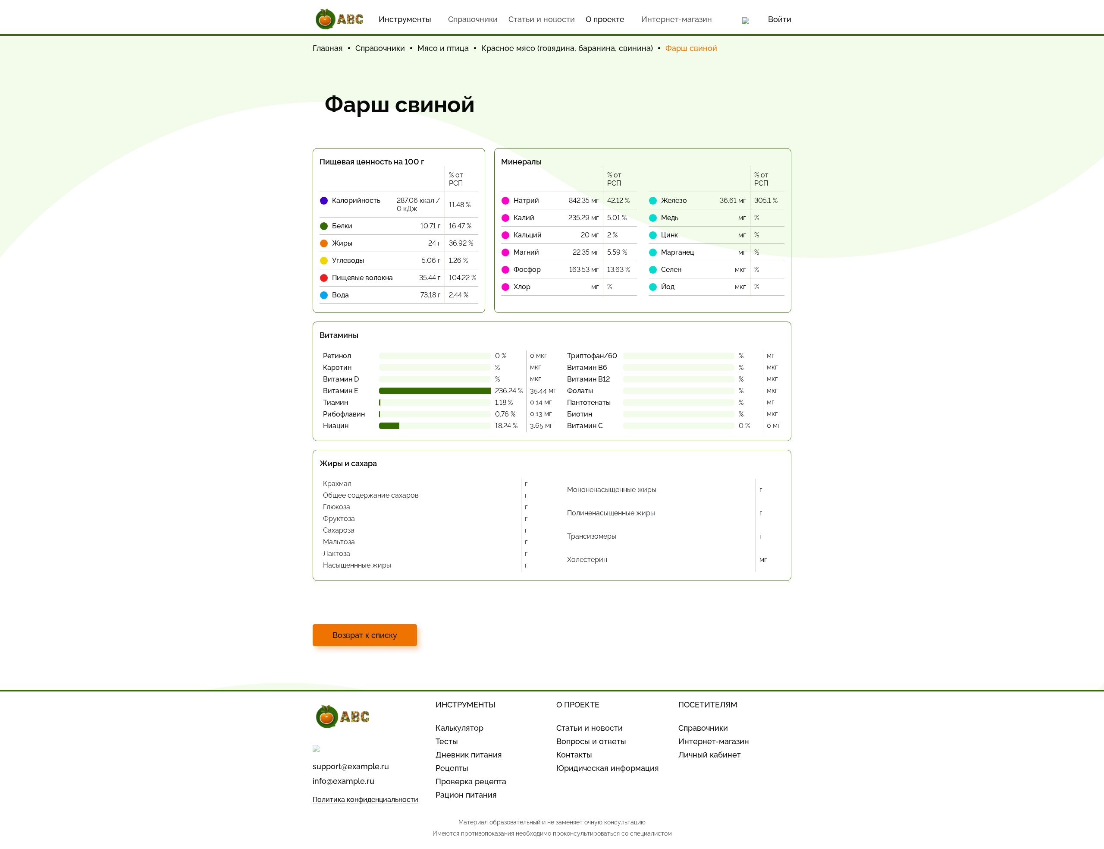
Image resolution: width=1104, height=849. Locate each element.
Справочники (703, 727)
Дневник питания (469, 754)
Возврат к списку (364, 635)
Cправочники (473, 19)
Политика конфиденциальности (365, 799)
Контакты (574, 754)
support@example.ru (351, 766)
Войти (779, 19)
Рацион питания (466, 794)
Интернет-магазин (676, 19)
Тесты (447, 741)
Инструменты (405, 19)
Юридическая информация (607, 768)
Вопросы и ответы (591, 741)
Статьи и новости (541, 19)
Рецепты (452, 768)
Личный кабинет (709, 754)
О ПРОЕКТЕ (577, 704)
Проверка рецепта (471, 781)
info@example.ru (343, 781)
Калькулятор (459, 727)
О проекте (605, 19)
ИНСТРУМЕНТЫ (466, 704)
